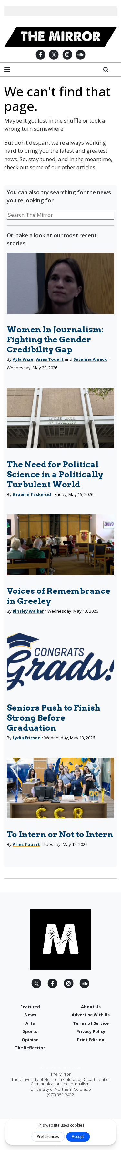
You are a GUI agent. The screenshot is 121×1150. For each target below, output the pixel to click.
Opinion (30, 1040)
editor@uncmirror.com (60, 1067)
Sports (30, 1031)
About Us (91, 1007)
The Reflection (30, 1048)
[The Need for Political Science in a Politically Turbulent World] (60, 418)
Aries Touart (50, 359)
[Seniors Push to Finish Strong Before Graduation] (60, 661)
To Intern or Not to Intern (60, 834)
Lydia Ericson (27, 738)
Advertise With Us (91, 1015)
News (30, 1015)
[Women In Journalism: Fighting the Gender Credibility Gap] (60, 283)
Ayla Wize (23, 359)
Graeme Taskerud (32, 494)
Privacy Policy (90, 1031)
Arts (30, 1023)
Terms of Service (91, 1023)
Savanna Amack (90, 359)
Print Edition (90, 1040)
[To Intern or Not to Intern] (60, 788)
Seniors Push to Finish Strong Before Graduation (53, 718)
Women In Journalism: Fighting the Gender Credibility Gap (55, 339)
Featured (30, 1007)
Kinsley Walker (28, 611)
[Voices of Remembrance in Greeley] (60, 544)
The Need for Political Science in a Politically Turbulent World (55, 474)
